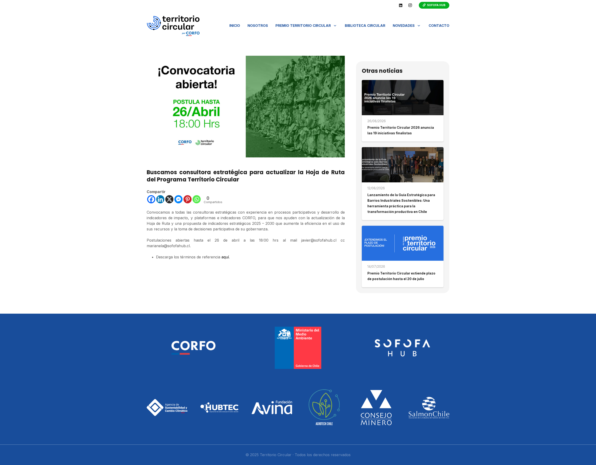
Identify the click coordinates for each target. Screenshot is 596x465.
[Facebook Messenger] (178, 199)
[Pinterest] (187, 199)
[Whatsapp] (197, 199)
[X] (169, 199)
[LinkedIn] (400, 5)
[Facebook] (151, 199)
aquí (225, 257)
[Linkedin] (160, 199)
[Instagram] (410, 5)
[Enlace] (173, 25)
